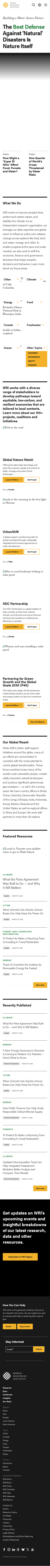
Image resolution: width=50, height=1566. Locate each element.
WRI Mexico (8, 1499)
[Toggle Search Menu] (33, 4)
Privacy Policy (9, 1529)
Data (5, 1391)
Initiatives (7, 1394)
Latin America (9, 1420)
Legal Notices (8, 1532)
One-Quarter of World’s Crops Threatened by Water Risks (37, 166)
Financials (7, 1519)
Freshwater (34, 325)
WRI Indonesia (9, 1496)
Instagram (9, 1549)
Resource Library (10, 1512)
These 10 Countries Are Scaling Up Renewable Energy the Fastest (22, 966)
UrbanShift (11, 531)
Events (5, 1508)
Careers (6, 1522)
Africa (5, 1410)
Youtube (32, 1549)
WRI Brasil (7, 1482)
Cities (7, 279)
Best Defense (28, 26)
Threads (18, 1549)
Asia (4, 1414)
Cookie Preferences (11, 1539)
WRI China (7, 1486)
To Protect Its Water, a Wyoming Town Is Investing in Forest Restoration (24, 940)
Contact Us (7, 1505)
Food (30, 302)
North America (9, 1424)
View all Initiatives (37, 722)
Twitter (27, 1549)
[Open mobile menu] (46, 5)
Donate (8, 1326)
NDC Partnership (15, 603)
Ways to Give (25, 1326)
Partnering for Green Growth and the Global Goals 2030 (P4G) (19, 681)
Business (33, 352)
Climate (31, 279)
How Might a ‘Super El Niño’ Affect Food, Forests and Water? (12, 164)
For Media (7, 1515)
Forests (8, 325)
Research (7, 1387)
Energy (8, 302)
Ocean (8, 348)
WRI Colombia (9, 1489)
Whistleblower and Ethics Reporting (18, 1536)
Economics (34, 356)
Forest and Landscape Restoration (17, 932)
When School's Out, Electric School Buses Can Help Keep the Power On (23, 911)
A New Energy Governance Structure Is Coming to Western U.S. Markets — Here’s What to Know (23, 1054)
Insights (6, 1398)
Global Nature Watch (18, 459)
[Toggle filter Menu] (39, 4)
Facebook (4, 1549)
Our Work (7, 1401)
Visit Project (32, 479)
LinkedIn (13, 1549)
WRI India (7, 1492)
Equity (31, 360)
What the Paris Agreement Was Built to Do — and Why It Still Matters (21, 883)
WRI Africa (7, 1479)
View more (40, 985)
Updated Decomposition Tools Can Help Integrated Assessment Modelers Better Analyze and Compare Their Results (22, 1167)
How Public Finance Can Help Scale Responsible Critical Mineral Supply (23, 1110)
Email (9, 1349)
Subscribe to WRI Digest (20, 1256)
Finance (32, 364)
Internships (7, 1525)
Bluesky (23, 1549)
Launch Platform (15, 480)
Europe (6, 1417)
